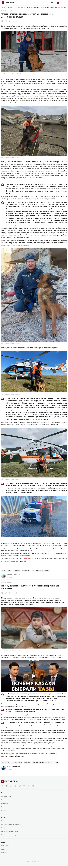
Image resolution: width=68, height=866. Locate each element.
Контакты (4, 849)
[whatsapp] (6, 21)
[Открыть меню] (65, 2)
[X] (16, 21)
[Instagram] (2, 21)
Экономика (4, 807)
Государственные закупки (9, 835)
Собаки (17, 571)
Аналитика (4, 803)
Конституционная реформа (30, 7)
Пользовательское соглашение (11, 821)
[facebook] (15, 786)
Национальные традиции (42, 762)
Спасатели (26, 571)
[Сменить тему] (59, 2)
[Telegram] (9, 21)
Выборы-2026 (12, 7)
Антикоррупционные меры (9, 831)
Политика (4, 800)
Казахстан (5, 762)
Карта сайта (5, 845)
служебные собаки (8, 561)
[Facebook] (13, 21)
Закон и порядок (60, 7)
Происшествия (6, 796)
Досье (52, 7)
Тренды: (3, 7)
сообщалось (10, 754)
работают (26, 559)
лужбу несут (6, 556)
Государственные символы (10, 828)
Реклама (4, 852)
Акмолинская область (41, 571)
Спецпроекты (44, 7)
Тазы (56, 762)
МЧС (9, 571)
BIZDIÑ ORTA (17, 762)
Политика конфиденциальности (11, 824)
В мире (3, 810)
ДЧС (3, 571)
